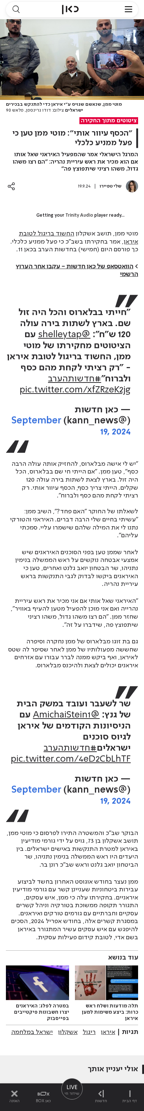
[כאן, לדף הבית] (70, 9)
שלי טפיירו (110, 186)
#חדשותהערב (74, 379)
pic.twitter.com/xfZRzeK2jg (75, 390)
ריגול (89, 1032)
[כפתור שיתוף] (11, 186)
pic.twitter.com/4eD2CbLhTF (71, 759)
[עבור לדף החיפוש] (15, 9)
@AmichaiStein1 (66, 715)
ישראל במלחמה (32, 1032)
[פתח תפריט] (128, 9)
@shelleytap (64, 334)
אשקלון (68, 1032)
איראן (108, 1032)
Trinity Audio (79, 215)
